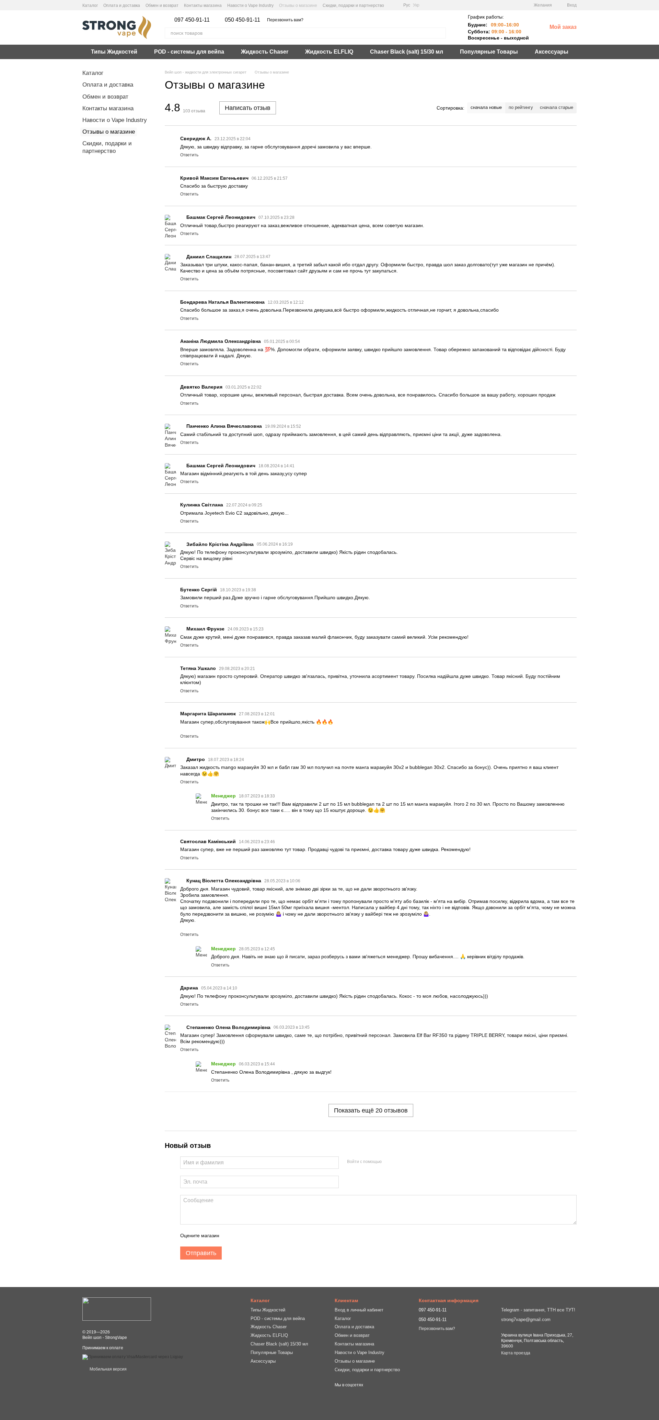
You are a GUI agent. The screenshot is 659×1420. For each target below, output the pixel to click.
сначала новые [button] (486, 107)
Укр (416, 5)
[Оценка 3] (252, 1235)
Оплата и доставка (121, 5)
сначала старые (556, 107)
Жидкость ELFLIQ (329, 52)
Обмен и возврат (162, 5)
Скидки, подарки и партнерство (353, 5)
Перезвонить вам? (285, 20)
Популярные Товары (489, 52)
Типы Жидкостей (114, 52)
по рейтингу (521, 107)
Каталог (90, 5)
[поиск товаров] (440, 32)
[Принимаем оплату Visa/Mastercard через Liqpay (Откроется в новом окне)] (132, 1356)
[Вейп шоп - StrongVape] (116, 1309)
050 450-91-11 (242, 20)
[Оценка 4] (263, 1235)
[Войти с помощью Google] (400, 1162)
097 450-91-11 (192, 20)
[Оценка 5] (274, 1235)
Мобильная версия (108, 1369)
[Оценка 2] (241, 1235)
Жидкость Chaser (264, 52)
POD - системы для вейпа (189, 52)
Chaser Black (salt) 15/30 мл (406, 52)
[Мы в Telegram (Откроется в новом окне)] (393, 5)
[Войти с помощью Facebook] (389, 1162)
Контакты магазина (203, 5)
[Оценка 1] (230, 1235)
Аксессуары (551, 52)
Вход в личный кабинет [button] (359, 1309)
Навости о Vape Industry (250, 5)
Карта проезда (515, 1353)
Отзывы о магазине (298, 5)
